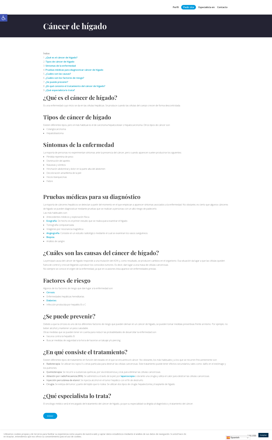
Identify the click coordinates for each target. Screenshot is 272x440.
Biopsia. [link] (50, 237)
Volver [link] (50, 416)
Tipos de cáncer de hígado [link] (59, 61)
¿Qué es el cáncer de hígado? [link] (61, 57)
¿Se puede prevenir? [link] (56, 82)
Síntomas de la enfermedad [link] (60, 65)
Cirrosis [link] (50, 292)
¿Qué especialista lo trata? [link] (60, 90)
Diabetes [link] (51, 300)
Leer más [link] (251, 435)
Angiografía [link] (52, 233)
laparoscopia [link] (128, 376)
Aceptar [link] (263, 435)
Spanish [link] (234, 437)
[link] (3, 17)
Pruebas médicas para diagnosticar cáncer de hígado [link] (74, 69)
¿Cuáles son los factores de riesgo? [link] (64, 77)
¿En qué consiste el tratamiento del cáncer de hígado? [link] (75, 86)
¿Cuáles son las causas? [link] (58, 73)
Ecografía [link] (51, 220)
